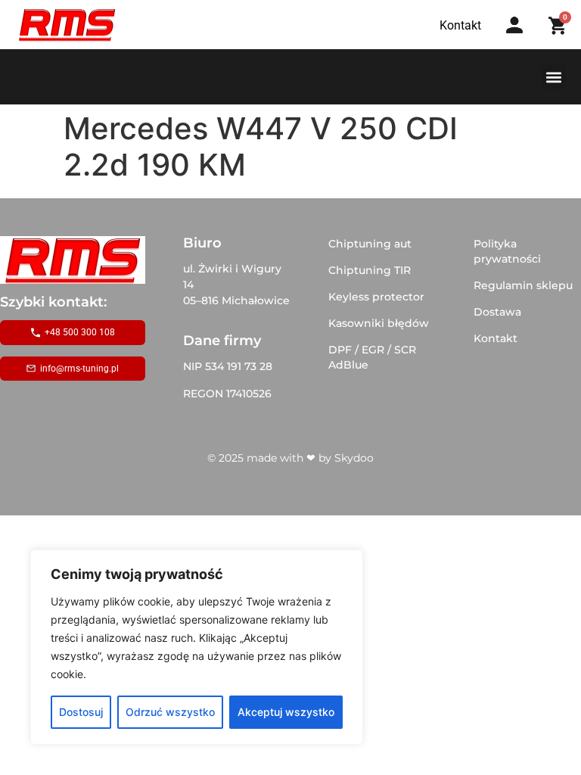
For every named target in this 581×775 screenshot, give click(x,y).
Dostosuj (81, 711)
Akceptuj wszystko (286, 711)
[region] (196, 647)
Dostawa (497, 312)
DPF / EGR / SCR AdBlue (372, 357)
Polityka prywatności (507, 251)
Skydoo (354, 458)
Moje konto (519, 40)
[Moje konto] (514, 25)
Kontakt (495, 338)
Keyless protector (376, 296)
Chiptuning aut (370, 244)
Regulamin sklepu (523, 285)
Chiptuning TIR (369, 270)
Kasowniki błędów (378, 323)
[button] (553, 76)
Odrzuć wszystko (170, 711)
